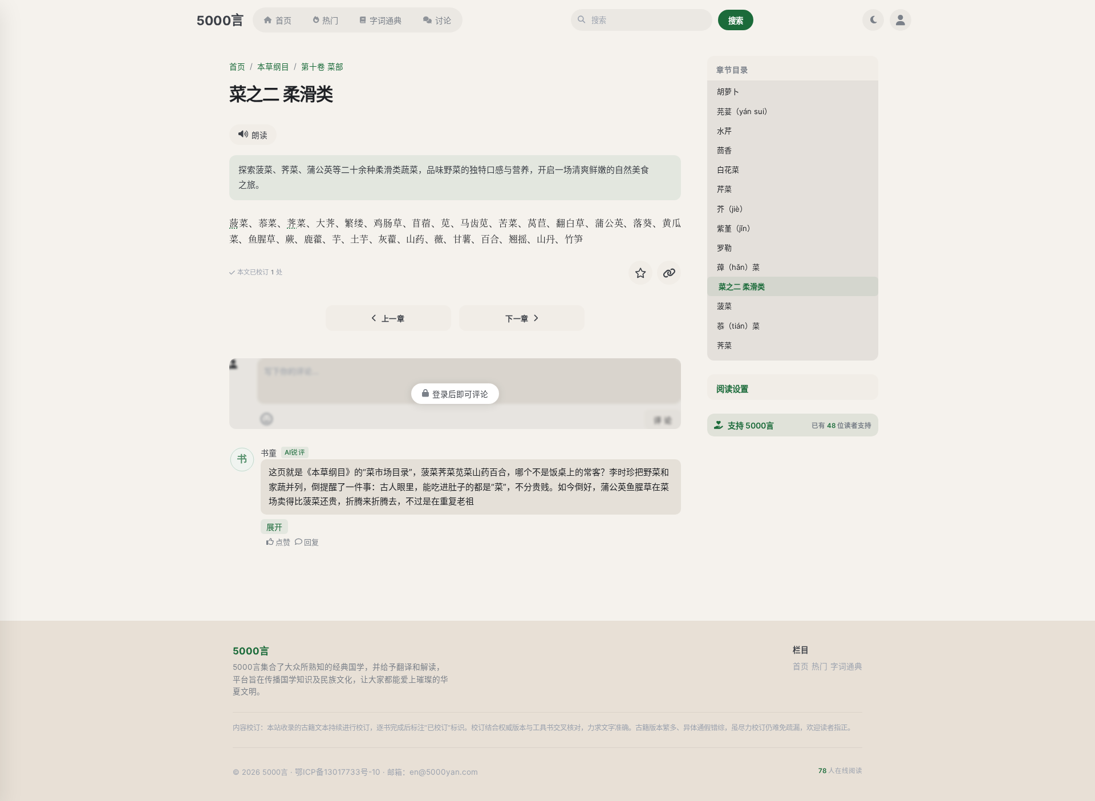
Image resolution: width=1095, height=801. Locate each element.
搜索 (735, 20)
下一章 (517, 318)
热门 (330, 20)
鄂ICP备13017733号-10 (337, 771)
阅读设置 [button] (732, 389)
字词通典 (386, 20)
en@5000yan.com (443, 771)
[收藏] (640, 273)
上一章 (393, 318)
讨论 (443, 20)
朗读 (259, 135)
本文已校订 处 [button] (259, 272)
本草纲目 (273, 66)
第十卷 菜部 (322, 66)
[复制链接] (669, 273)
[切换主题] (873, 20)
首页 (283, 20)
